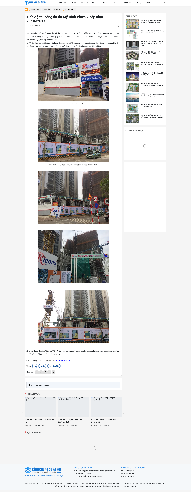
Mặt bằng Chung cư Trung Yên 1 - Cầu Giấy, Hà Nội (71, 420)
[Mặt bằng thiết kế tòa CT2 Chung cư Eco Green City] (132, 34)
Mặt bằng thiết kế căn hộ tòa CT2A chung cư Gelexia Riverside (152, 116)
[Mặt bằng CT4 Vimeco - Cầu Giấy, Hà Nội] (40, 407)
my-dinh (43, 366)
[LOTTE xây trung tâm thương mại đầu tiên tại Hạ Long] (132, 97)
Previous (23, 413)
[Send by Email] (53, 372)
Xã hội (139, 3)
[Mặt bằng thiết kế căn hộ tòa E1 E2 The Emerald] (132, 108)
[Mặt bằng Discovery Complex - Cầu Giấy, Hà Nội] (106, 407)
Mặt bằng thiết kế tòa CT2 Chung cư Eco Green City (152, 32)
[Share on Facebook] (37, 372)
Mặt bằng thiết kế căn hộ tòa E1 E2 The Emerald (152, 105)
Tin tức (73, 3)
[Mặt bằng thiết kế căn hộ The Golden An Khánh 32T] (132, 55)
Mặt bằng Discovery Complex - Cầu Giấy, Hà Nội (104, 420)
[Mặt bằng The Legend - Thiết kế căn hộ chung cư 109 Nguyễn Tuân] (132, 45)
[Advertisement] (145, 197)
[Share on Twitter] (41, 372)
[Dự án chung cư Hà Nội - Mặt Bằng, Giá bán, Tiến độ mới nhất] (36, 3)
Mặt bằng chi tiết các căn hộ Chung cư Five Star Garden (151, 21)
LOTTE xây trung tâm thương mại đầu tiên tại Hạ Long (152, 95)
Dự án (94, 3)
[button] (164, 3)
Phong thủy (115, 3)
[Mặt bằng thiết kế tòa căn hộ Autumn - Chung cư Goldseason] (132, 66)
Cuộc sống (128, 3)
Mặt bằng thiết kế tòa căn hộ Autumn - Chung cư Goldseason (152, 63)
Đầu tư (148, 3)
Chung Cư (35, 9)
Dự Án (47, 9)
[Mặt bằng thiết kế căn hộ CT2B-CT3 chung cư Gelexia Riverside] (132, 87)
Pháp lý (104, 3)
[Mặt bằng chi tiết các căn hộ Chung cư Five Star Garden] (132, 23)
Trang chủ (62, 3)
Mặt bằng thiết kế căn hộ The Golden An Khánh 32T (151, 53)
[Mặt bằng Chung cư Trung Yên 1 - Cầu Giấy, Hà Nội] (73, 407)
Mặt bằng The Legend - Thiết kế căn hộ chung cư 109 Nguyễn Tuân (152, 43)
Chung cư (84, 3)
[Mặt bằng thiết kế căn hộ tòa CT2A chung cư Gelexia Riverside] (132, 118)
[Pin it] (45, 372)
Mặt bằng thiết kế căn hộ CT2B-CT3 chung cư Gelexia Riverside (152, 84)
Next (124, 413)
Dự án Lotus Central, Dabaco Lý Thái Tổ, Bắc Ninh (152, 74)
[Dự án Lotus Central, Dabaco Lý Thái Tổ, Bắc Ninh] (132, 76)
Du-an (34, 366)
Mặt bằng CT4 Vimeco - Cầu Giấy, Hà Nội (39, 420)
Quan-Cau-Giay (54, 366)
